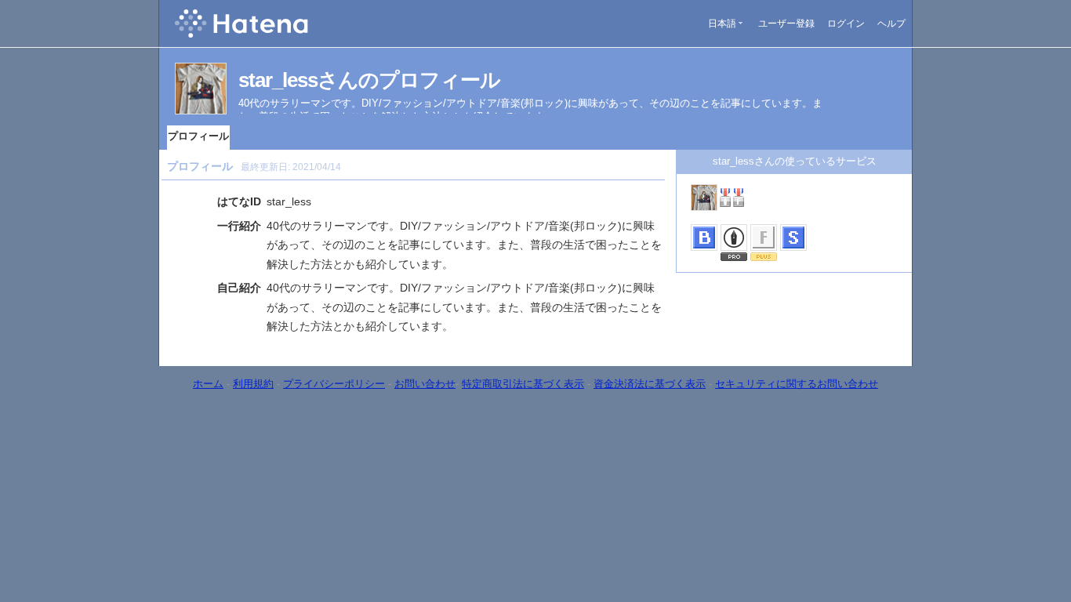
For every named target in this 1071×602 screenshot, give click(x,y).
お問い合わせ (425, 384)
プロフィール (198, 136)
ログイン (846, 23)
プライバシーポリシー (334, 384)
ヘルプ (891, 23)
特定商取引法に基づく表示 (523, 384)
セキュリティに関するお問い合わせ (796, 384)
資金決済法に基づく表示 (650, 384)
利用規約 (253, 384)
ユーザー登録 (786, 23)
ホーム (208, 384)
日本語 (722, 23)
